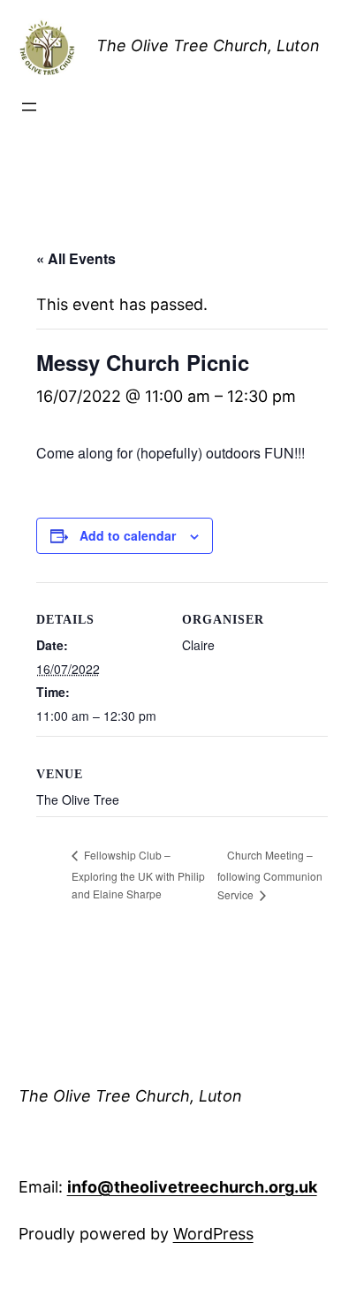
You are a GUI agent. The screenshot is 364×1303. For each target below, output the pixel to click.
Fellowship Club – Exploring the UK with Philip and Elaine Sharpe (138, 873)
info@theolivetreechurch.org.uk (192, 1187)
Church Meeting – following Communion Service (269, 874)
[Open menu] (29, 106)
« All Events (76, 258)
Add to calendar (128, 535)
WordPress (213, 1233)
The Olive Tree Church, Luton (208, 45)
